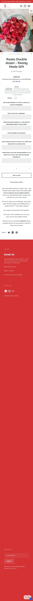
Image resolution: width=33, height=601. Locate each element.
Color (9, 98)
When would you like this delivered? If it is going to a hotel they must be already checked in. (16, 155)
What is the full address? (16, 113)
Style (16, 87)
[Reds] (24, 98)
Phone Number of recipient (16, 133)
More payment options (16, 182)
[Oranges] (18, 98)
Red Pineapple (17, 71)
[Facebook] (6, 291)
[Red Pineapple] (7, 6)
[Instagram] (9, 291)
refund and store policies (11, 295)
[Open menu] (29, 6)
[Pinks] (15, 98)
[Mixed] (21, 98)
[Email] (13, 291)
